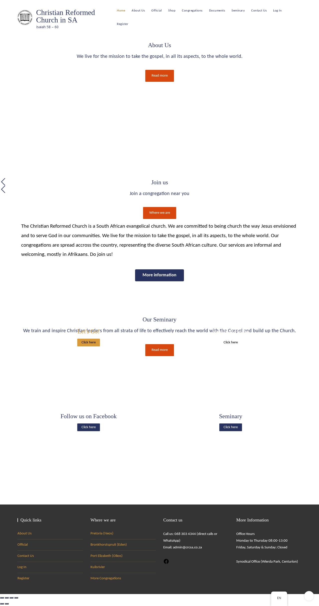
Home (121, 10)
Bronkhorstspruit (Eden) (108, 545)
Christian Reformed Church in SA (65, 16)
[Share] (11, 598)
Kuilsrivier (97, 567)
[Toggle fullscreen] (7, 598)
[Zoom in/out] (2, 598)
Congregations (192, 10)
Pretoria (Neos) (101, 533)
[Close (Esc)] (16, 598)
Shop (171, 10)
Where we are (159, 213)
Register (122, 24)
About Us (138, 10)
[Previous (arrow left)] (2, 604)
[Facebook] (166, 561)
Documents (217, 10)
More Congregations (105, 578)
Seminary (238, 10)
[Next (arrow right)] (7, 604)
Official (156, 10)
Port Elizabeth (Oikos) (106, 556)
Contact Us (259, 10)
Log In (277, 10)
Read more (160, 76)
